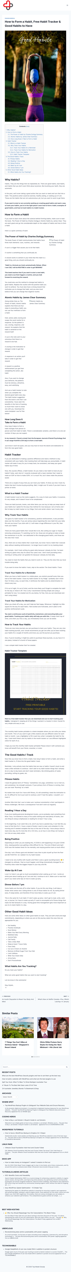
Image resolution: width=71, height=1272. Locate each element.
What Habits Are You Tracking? (19, 172)
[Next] (66, 1036)
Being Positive (14, 163)
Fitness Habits (14, 159)
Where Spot (8, 1102)
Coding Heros (9, 1117)
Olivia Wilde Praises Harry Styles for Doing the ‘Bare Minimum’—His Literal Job (51, 1044)
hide (27, 126)
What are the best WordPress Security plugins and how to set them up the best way (31, 1076)
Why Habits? (10, 130)
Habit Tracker (11, 141)
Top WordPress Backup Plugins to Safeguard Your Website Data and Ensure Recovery (35, 1105)
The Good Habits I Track (14, 156)
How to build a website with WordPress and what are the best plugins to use (29, 1079)
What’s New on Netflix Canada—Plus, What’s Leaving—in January (53, 999)
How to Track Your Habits (18, 152)
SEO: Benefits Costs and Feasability (17, 1175)
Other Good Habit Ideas (14, 170)
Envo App (6, 1159)
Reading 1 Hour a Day (16, 161)
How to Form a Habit (13, 132)
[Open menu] (67, 5)
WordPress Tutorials (12, 1130)
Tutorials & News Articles (15, 1172)
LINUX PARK (7, 1144)
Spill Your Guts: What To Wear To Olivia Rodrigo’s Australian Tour (24, 1082)
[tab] (33, 1056)
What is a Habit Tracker (17, 143)
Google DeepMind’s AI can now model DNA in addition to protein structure (31, 1249)
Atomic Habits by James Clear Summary (22, 137)
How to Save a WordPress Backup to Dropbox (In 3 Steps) (25, 1133)
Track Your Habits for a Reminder (23, 148)
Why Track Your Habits (17, 145)
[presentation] (18, 1027)
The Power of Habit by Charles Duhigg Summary (25, 134)
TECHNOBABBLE (9, 1246)
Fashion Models (10, 18)
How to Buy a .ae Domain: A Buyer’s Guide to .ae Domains (25, 1120)
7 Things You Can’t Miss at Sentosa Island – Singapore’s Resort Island (17, 1044)
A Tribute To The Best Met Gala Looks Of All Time (19, 1085)
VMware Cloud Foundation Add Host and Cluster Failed (24, 1148)
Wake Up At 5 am (15, 165)
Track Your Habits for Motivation (23, 150)
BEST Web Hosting (10, 1209)
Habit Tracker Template (19, 154)
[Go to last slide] (4, 1036)
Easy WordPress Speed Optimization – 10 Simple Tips (23, 1188)
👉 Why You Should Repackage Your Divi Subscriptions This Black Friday (30, 1213)
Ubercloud (7, 1228)
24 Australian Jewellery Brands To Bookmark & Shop (20, 1088)
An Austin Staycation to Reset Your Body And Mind (18, 999)
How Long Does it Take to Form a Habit (22, 139)
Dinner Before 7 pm (15, 168)
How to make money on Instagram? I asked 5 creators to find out (27, 1162)
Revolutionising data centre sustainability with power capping (26, 1232)
